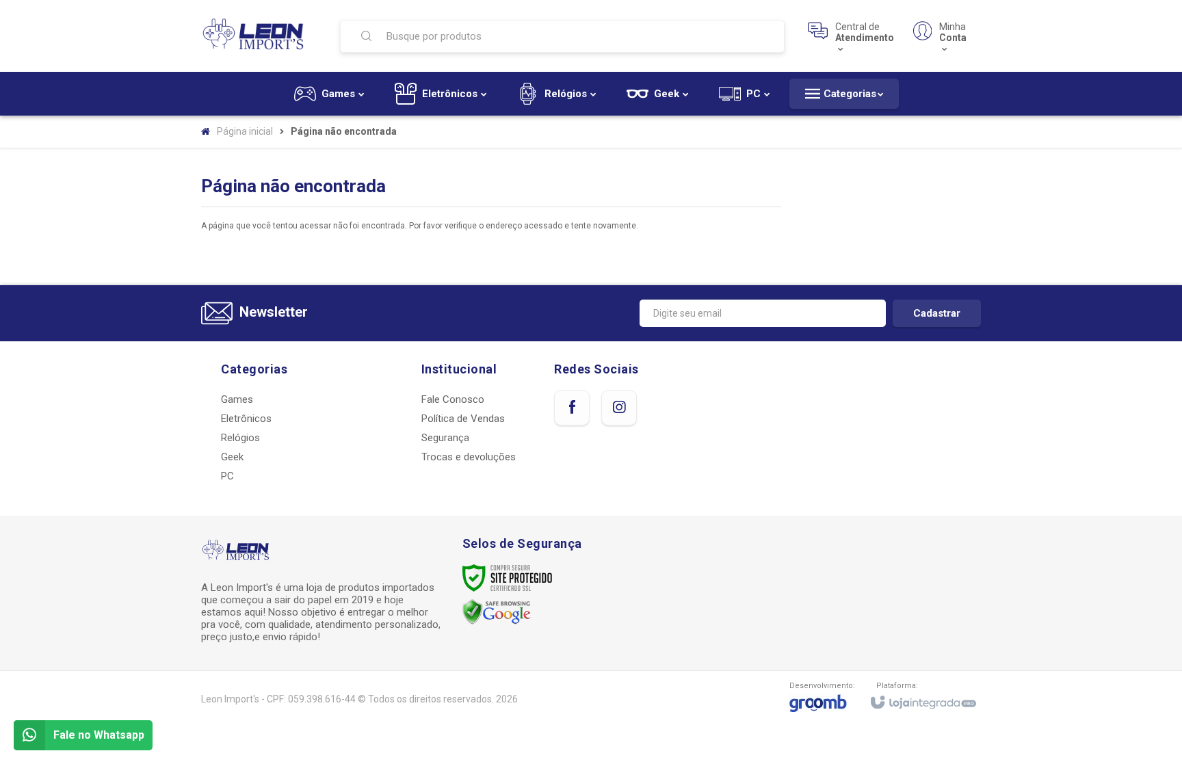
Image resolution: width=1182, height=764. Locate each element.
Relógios (240, 438)
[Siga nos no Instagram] (619, 407)
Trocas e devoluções (468, 457)
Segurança (445, 438)
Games (237, 399)
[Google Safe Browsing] (496, 611)
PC (227, 476)
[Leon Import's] (257, 35)
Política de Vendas (463, 418)
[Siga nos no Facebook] (572, 407)
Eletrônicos (246, 418)
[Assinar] (937, 313)
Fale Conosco (452, 399)
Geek (232, 457)
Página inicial (245, 131)
